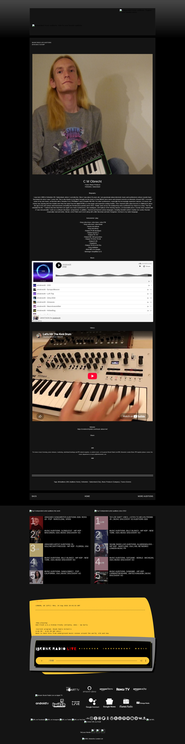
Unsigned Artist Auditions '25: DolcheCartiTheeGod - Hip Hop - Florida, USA (66, 545)
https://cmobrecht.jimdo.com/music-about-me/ (92, 429)
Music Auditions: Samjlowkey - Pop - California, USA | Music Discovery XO (62, 572)
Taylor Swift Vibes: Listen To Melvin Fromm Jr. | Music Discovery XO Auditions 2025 (131, 518)
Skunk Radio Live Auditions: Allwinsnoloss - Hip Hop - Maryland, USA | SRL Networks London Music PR (131, 546)
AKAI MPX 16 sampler (93, 249)
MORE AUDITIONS (145, 496)
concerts (124, 199)
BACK (34, 496)
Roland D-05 (93, 241)
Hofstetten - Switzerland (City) (91, 482)
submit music (95, 452)
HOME (87, 496)
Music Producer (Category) (111, 482)
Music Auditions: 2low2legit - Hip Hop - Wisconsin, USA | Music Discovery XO (63, 532)
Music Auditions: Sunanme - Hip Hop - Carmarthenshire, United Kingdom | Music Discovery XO (130, 573)
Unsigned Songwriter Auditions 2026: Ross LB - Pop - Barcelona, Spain (65, 518)
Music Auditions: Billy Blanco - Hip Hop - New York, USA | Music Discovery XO (66, 559)
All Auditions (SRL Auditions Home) (69, 482)
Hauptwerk (93, 243)
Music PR (134, 452)
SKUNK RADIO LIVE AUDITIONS (41, 42)
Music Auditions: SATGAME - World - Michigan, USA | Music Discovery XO (131, 559)
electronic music (120, 197)
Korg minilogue (93, 247)
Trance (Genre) (126, 482)
